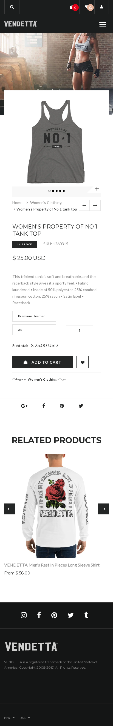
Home (17, 202)
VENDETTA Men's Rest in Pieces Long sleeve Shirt (52, 564)
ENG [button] (8, 718)
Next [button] (103, 508)
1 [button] (49, 191)
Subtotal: (20, 345)
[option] (56, 142)
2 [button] (53, 191)
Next (95, 205)
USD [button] (23, 718)
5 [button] (64, 191)
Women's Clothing (46, 202)
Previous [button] (9, 508)
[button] (12, 7)
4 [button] (60, 191)
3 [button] (56, 191)
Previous (84, 205)
